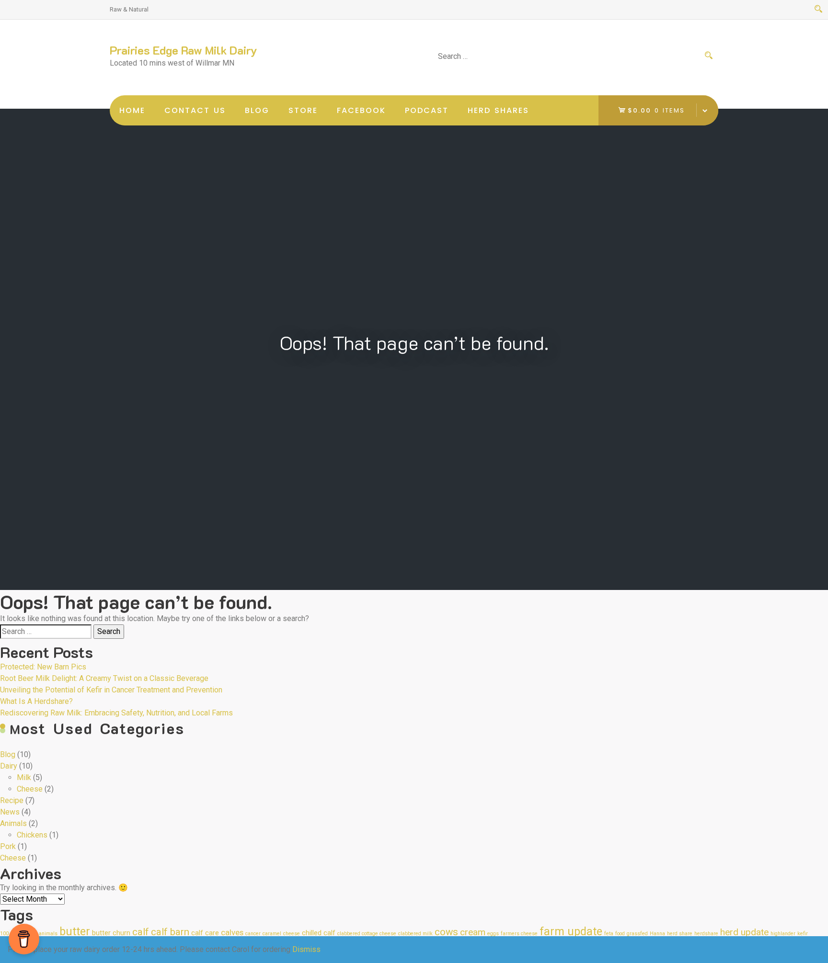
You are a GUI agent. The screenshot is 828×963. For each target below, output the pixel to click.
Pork (8, 846)
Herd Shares (498, 110)
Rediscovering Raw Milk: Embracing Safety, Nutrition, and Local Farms (116, 712)
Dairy (8, 765)
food (620, 933)
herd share (679, 933)
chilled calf (318, 933)
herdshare (706, 933)
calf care (205, 933)
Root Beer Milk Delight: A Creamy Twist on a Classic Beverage (104, 678)
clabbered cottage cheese (366, 933)
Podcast (426, 110)
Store (303, 110)
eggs (493, 933)
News (10, 811)
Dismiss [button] (306, 949)
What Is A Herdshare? (36, 701)
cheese (291, 933)
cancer (253, 933)
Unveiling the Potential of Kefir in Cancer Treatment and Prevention (111, 689)
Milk (24, 777)
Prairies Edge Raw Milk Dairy (183, 50)
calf (140, 932)
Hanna (657, 933)
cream (472, 932)
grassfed (637, 933)
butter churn (111, 933)
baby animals (42, 933)
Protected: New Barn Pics (43, 666)
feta (608, 933)
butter (74, 931)
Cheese (30, 788)
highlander (782, 933)
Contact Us (195, 110)
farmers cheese (519, 933)
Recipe (11, 800)
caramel (272, 933)
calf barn (170, 932)
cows (446, 932)
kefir (802, 933)
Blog (257, 110)
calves (232, 932)
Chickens (32, 834)
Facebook (361, 110)
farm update (571, 931)
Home (132, 110)
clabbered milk (415, 933)
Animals (13, 823)
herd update (744, 932)
